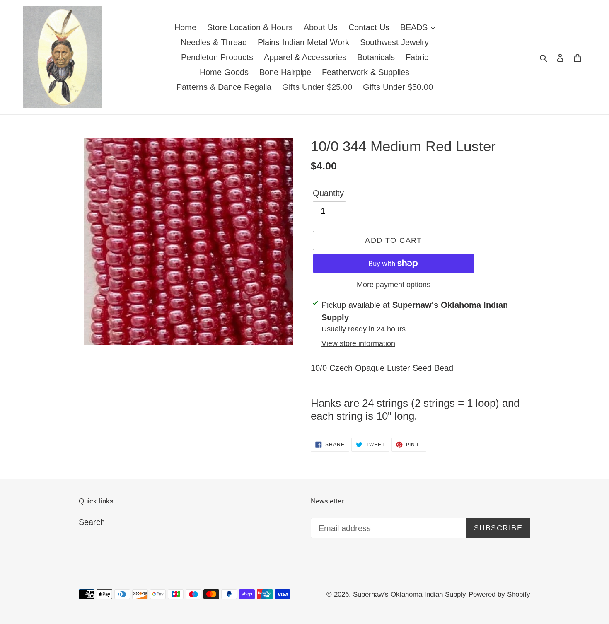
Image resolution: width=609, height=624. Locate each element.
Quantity (328, 193)
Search (92, 522)
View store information (358, 343)
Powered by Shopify (499, 594)
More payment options (393, 285)
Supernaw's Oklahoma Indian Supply (409, 594)
